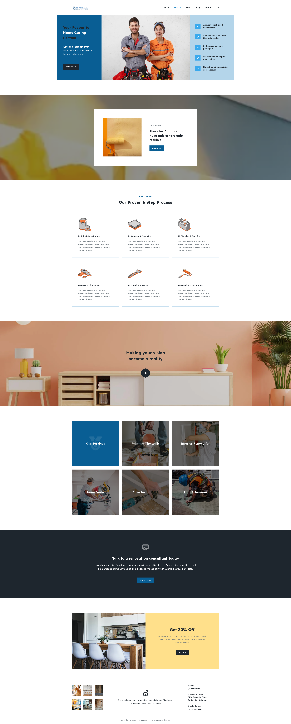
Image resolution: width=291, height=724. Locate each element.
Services (178, 7)
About (189, 7)
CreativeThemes (163, 720)
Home (166, 7)
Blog (198, 7)
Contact (209, 7)
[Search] (218, 7)
